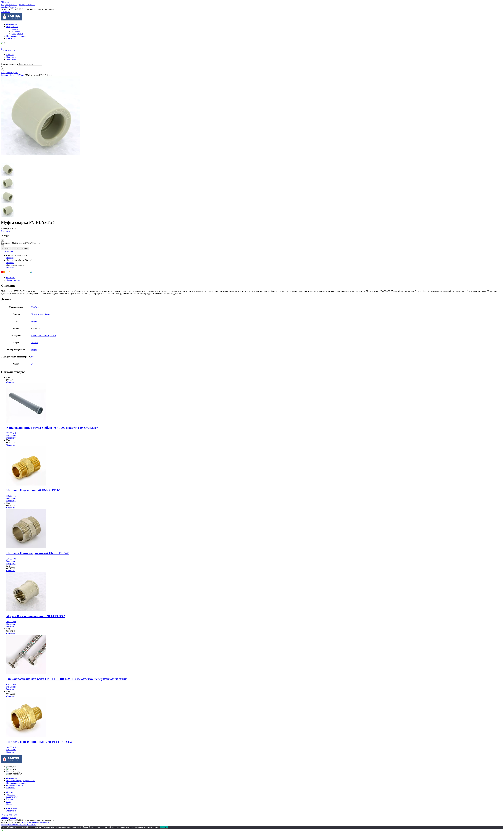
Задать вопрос (7, 251)
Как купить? (17, 34)
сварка (34, 350)
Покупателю (12, 26)
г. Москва (5, 11)
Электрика (11, 59)
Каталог (10, 55)
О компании (11, 24)
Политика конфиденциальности (20, 780)
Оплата (15, 29)
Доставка (16, 31)
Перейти (10, 258)
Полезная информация (16, 36)
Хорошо (164, 827)
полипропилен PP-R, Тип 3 (43, 335)
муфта (34, 321)
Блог (8, 801)
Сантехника (11, 57)
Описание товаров (14, 785)
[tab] (254, 278)
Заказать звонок (8, 50)
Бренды (9, 799)
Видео (9, 804)
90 (32, 357)
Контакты (10, 38)
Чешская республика (40, 314)
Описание (10, 278)
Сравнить (5, 231)
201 (33, 364)
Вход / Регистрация (9, 72)
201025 (34, 342)
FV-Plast (35, 307)
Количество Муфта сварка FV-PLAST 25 (19, 243)
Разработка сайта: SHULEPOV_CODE (18, 825)
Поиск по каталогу (9, 64)
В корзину (6, 249)
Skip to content (7, 2)
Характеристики (13, 280)
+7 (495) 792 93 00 (9, 4)
